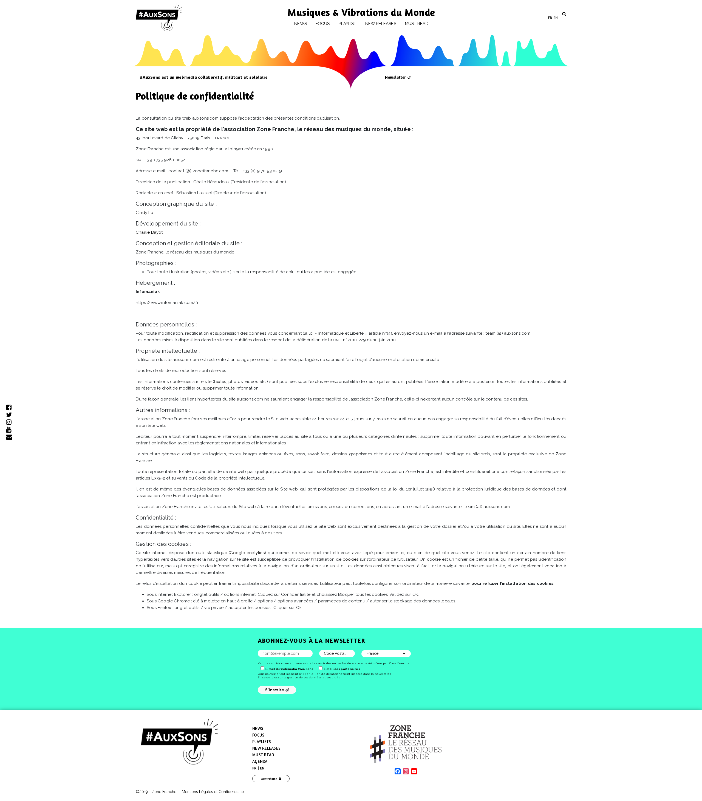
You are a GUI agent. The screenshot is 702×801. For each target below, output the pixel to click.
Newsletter (395, 77)
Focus (323, 23)
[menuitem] (550, 17)
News (300, 23)
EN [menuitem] (555, 17)
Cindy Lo (145, 212)
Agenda (260, 761)
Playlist (347, 23)
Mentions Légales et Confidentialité (213, 791)
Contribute (269, 779)
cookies (350, 559)
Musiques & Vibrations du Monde (361, 12)
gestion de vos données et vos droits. (313, 677)
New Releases (266, 748)
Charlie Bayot (149, 232)
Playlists (261, 741)
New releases (380, 23)
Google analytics (247, 552)
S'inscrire (275, 690)
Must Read (417, 23)
